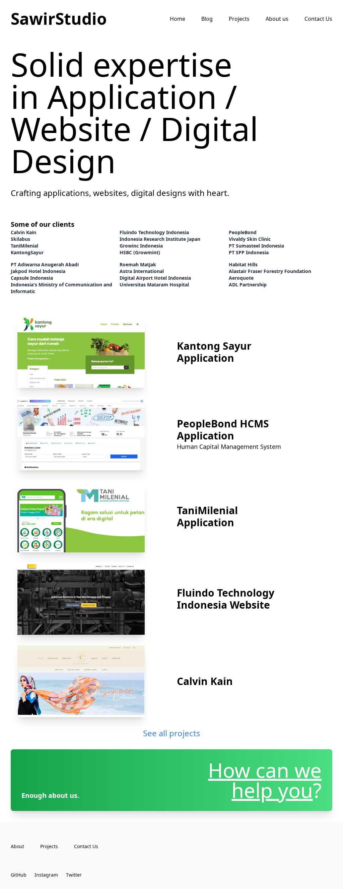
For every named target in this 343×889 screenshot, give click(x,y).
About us (277, 18)
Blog (207, 18)
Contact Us (318, 18)
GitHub (18, 875)
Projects (239, 18)
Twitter (74, 875)
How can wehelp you (265, 780)
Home (177, 18)
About (17, 846)
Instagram (46, 875)
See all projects (171, 733)
